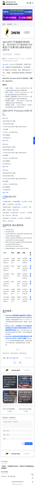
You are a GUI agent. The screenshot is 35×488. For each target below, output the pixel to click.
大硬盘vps (24, 353)
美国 (19, 70)
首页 (4, 24)
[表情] (23, 443)
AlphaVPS (6, 64)
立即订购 (14, 215)
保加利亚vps (15, 353)
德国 (12, 101)
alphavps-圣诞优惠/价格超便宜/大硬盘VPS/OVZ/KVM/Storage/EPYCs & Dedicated (19, 317)
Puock (20, 484)
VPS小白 (4, 476)
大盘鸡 (16, 358)
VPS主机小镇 (11, 476)
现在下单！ (6, 140)
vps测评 (9, 24)
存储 (12, 124)
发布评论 (29, 443)
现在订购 (18, 204)
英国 (11, 88)
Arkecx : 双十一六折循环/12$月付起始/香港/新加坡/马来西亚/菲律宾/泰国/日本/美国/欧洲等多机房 (19, 328)
